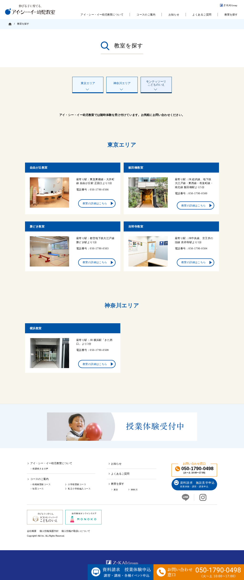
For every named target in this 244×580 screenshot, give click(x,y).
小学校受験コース (77, 484)
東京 (116, 489)
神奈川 (134, 489)
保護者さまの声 (40, 469)
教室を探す (231, 14)
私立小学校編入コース (79, 489)
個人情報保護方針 (48, 531)
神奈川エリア (122, 83)
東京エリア (88, 83)
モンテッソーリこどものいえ (156, 83)
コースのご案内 (146, 14)
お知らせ (173, 14)
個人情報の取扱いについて (75, 531)
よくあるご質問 (201, 14)
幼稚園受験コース (41, 484)
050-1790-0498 (197, 470)
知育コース (38, 489)
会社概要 (31, 531)
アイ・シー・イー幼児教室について (102, 14)
